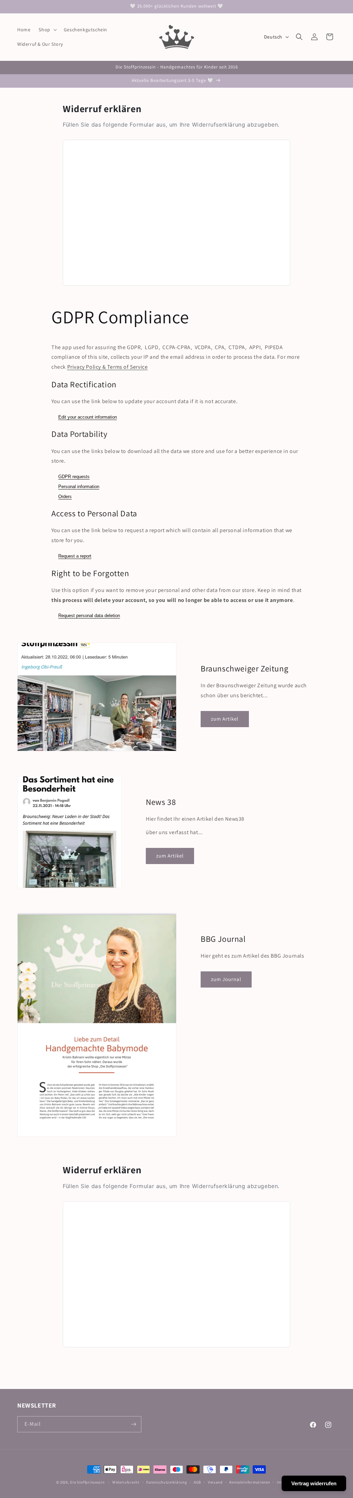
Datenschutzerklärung (166, 1482)
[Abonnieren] (133, 1424)
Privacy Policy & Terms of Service (107, 366)
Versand (215, 1482)
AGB (197, 1482)
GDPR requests (74, 476)
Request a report (74, 556)
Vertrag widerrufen (313, 1483)
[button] (46, 29)
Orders (65, 496)
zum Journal (226, 979)
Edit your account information (87, 417)
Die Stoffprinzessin (87, 1482)
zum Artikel (225, 719)
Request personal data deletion (89, 615)
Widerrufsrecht (126, 1482)
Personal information (78, 486)
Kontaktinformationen (249, 1482)
